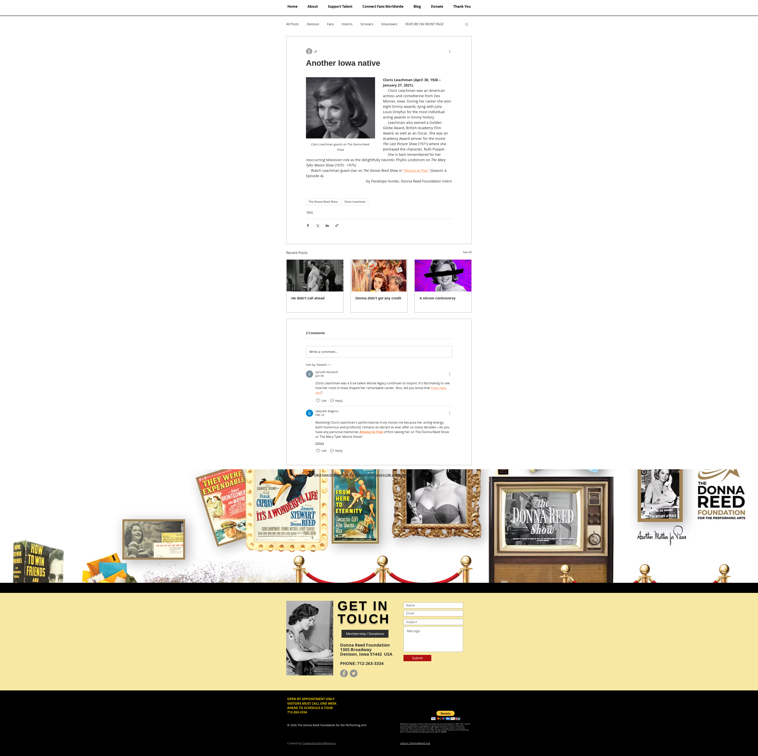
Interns (347, 24)
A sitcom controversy (437, 298)
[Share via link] (337, 225)
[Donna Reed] (443, 275)
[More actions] (449, 51)
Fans (330, 24)
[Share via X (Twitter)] (317, 225)
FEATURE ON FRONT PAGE (424, 24)
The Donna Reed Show (323, 201)
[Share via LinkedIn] (327, 225)
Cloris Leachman (355, 201)
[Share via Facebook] (308, 225)
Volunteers (389, 24)
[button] (312, 6)
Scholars (366, 24)
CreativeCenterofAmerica (319, 743)
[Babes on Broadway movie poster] (379, 275)
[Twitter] (353, 673)
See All (467, 252)
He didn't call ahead (308, 298)
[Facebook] (344, 673)
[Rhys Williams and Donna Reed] (315, 275)
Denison (313, 24)
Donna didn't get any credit (378, 298)
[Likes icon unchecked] (318, 400)
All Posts (292, 24)
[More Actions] (449, 374)
